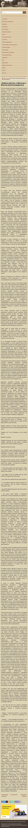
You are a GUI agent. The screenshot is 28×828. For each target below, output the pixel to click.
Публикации (4, 57)
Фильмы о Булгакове (6, 37)
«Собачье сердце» (6, 47)
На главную (4, 19)
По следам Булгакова (6, 55)
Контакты (4, 72)
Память (3, 67)
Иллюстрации (5, 49)
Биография (4, 24)
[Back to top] (25, 825)
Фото (3, 60)
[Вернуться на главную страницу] (14, 3)
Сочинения (4, 39)
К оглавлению (14, 794)
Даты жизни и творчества (7, 21)
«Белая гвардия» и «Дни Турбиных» (9, 44)
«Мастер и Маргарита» (7, 42)
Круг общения (5, 29)
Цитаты (3, 34)
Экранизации (5, 62)
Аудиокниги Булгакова (7, 65)
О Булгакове (4, 26)
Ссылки (3, 70)
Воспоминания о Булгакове (8, 52)
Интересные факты (6, 31)
